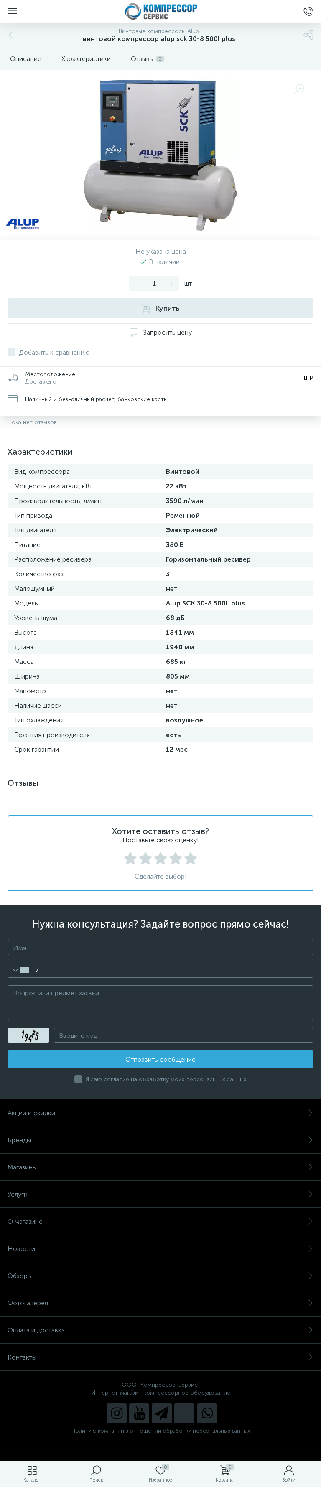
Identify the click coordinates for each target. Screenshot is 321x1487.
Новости (21, 1249)
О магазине (25, 1221)
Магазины (22, 1167)
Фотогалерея (28, 1303)
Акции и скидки (31, 1113)
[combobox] (23, 970)
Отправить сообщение (160, 1059)
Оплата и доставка (36, 1330)
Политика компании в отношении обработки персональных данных (160, 1431)
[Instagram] (117, 1413)
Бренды (19, 1140)
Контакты (22, 1357)
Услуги (18, 1194)
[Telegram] (162, 1413)
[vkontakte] (184, 1413)
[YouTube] (139, 1413)
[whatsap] (207, 1413)
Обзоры (20, 1276)
